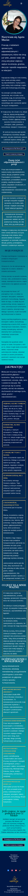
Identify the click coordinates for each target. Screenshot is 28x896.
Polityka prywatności (14, 890)
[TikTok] (20, 865)
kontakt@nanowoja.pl (14, 886)
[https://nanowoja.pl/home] (7, 3)
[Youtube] (12, 865)
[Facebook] (8, 865)
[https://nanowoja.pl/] (14, 879)
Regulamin (14, 888)
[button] (21, 3)
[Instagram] (16, 865)
